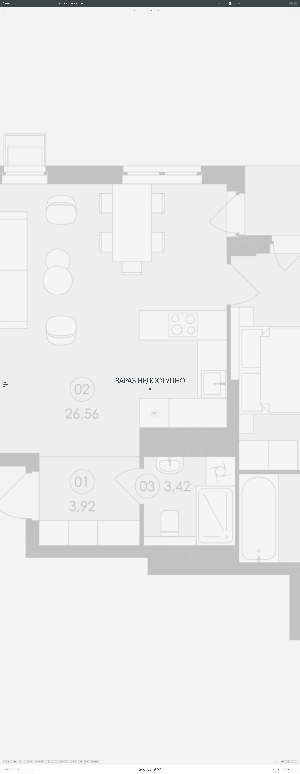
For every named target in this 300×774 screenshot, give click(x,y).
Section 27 (147, 10)
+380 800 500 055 (223, 3)
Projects (66, 3)
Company (81, 3)
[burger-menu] (60, 3)
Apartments (74, 3)
